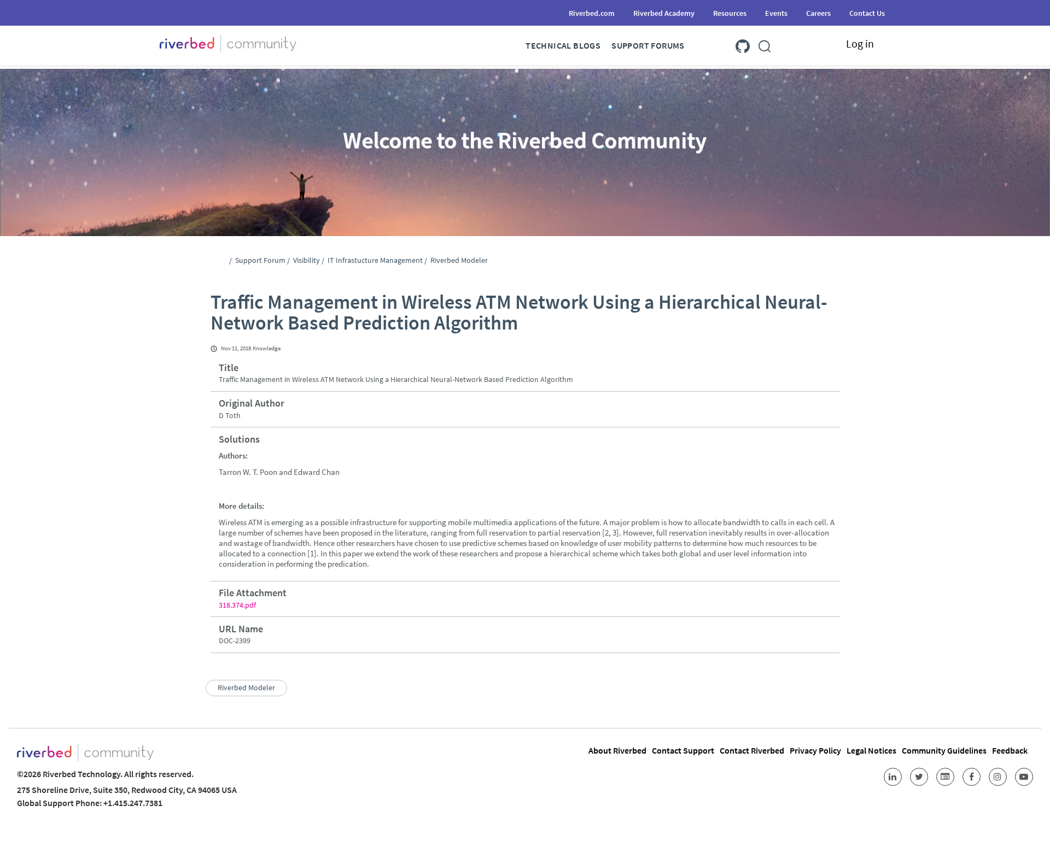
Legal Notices (871, 750)
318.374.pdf (237, 605)
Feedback (1010, 750)
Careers (818, 13)
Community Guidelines (944, 750)
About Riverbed (617, 750)
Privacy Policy (815, 750)
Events (776, 13)
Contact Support (683, 750)
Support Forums (648, 45)
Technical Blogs (563, 45)
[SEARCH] (764, 44)
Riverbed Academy (664, 13)
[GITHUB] (743, 44)
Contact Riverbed (752, 750)
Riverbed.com (592, 13)
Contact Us (867, 13)
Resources (729, 13)
